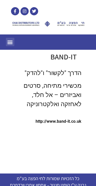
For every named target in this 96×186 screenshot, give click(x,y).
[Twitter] (34, 11)
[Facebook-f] (15, 11)
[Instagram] (24, 11)
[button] (10, 42)
